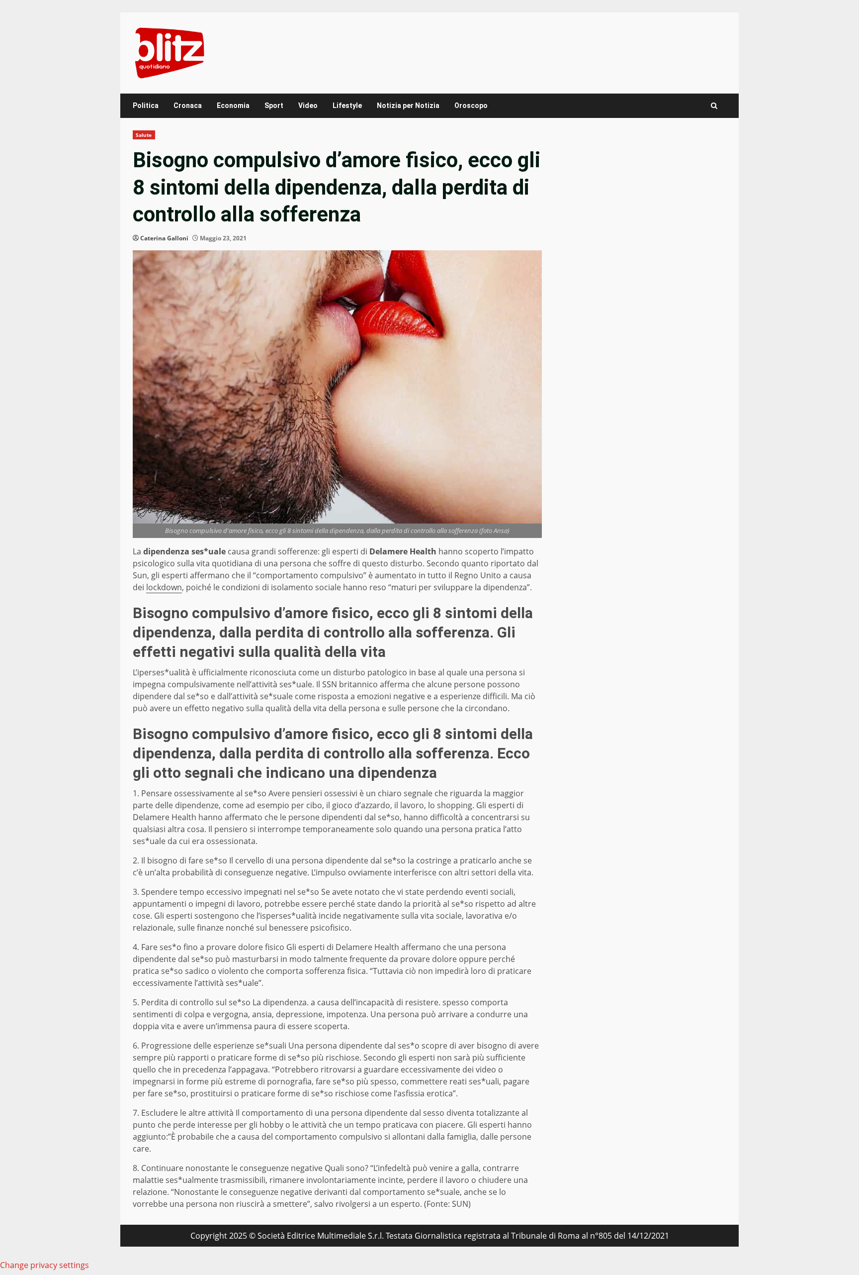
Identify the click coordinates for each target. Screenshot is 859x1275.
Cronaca (187, 105)
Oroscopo (471, 105)
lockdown (164, 587)
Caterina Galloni (164, 238)
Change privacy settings (44, 1265)
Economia (233, 105)
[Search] (714, 105)
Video (308, 105)
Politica (146, 105)
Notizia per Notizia (408, 105)
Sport (273, 105)
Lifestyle (347, 105)
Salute (144, 134)
